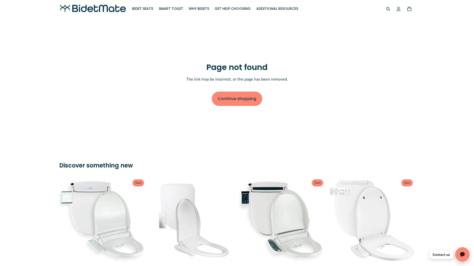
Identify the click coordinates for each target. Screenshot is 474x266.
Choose (142, 256)
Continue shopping (237, 98)
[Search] (388, 8)
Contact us (441, 255)
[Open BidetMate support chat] (462, 254)
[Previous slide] (66, 220)
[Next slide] (138, 220)
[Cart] (409, 8)
